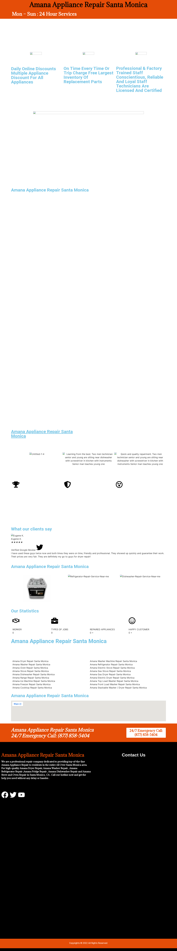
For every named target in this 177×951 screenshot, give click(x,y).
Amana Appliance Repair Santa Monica (42, 434)
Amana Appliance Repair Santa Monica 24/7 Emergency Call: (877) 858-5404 (52, 733)
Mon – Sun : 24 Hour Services (44, 14)
